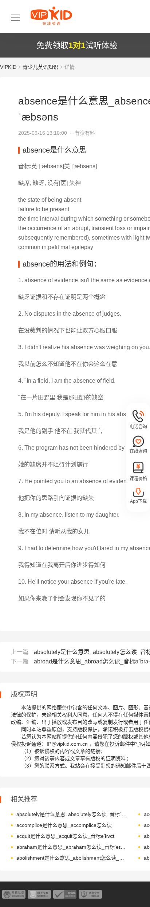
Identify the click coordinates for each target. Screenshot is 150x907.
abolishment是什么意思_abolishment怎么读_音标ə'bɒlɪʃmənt (71, 858)
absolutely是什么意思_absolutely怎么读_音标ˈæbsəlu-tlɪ (71, 814)
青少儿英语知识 (40, 67)
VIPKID (8, 67)
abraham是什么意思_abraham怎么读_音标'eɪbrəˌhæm (71, 847)
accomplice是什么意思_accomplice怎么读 (64, 825)
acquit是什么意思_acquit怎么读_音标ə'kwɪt (65, 836)
